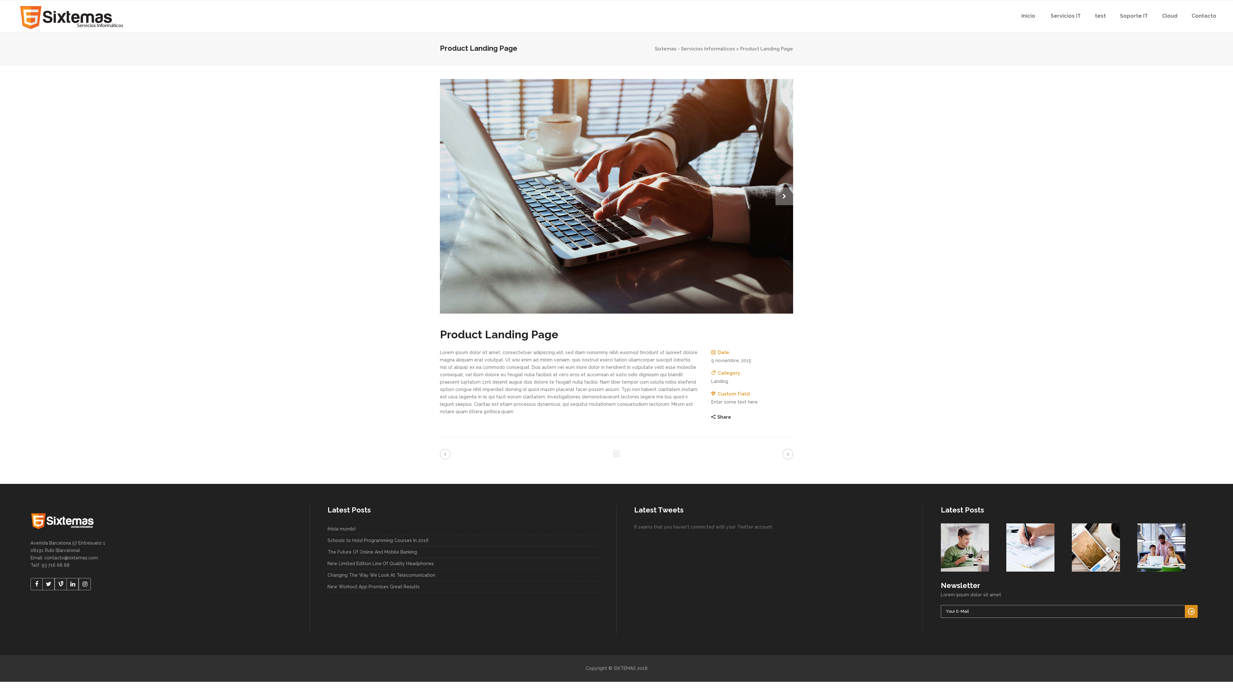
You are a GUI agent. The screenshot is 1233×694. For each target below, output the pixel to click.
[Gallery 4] (616, 196)
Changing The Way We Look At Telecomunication (381, 575)
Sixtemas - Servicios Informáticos (695, 49)
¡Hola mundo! (342, 528)
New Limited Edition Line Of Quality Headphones (381, 563)
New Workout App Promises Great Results (374, 586)
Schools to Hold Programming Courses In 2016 (378, 540)
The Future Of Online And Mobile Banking (372, 552)
